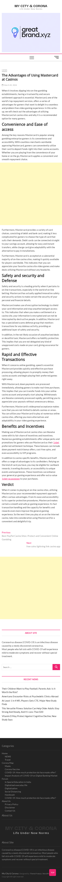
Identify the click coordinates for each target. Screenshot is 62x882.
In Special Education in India (18, 782)
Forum (5, 778)
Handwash (10, 794)
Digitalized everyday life (16, 785)
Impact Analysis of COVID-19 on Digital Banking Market (31, 775)
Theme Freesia (35, 873)
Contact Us (10, 810)
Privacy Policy (11, 804)
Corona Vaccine (12, 769)
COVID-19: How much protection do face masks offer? (30, 772)
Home (5, 753)
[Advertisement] (31, 194)
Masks (8, 766)
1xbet (56, 442)
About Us (6, 801)
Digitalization (11, 788)
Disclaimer (10, 807)
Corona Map (8, 763)
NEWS (8, 756)
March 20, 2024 (10, 85)
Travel (8, 759)
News (4, 70)
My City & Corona (10, 873)
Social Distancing (13, 791)
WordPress (47, 873)
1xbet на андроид (11, 478)
